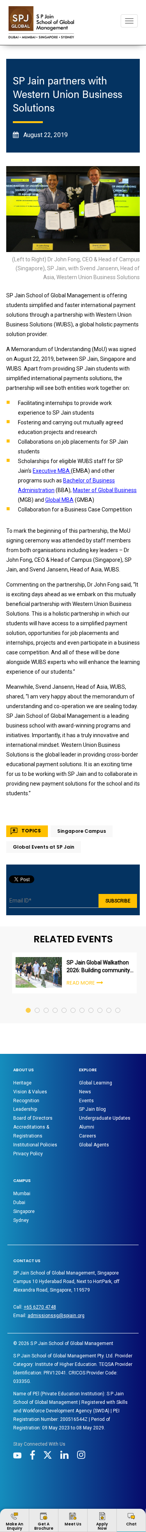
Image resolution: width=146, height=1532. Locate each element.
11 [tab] (118, 1003)
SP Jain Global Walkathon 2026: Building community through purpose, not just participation (98, 966)
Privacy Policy (28, 1153)
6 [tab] (73, 1003)
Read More (81, 982)
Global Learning (95, 1083)
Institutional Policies (35, 1145)
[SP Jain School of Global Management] (41, 22)
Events (86, 1100)
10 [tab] (109, 1003)
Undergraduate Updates (104, 1118)
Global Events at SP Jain (43, 847)
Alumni (86, 1127)
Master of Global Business (105, 490)
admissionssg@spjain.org (56, 1315)
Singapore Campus (81, 831)
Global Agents (94, 1145)
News (85, 1092)
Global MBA (59, 500)
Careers (87, 1136)
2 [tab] (37, 1003)
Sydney (21, 1220)
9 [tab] (100, 1003)
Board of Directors (33, 1118)
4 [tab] (55, 1003)
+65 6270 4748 (40, 1307)
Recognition (26, 1100)
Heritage (22, 1083)
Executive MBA (52, 471)
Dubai (19, 1202)
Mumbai (21, 1193)
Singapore (24, 1211)
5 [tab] (64, 1003)
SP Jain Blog (92, 1109)
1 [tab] (29, 1003)
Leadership (25, 1109)
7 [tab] (82, 1003)
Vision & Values (30, 1092)
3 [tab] (46, 1003)
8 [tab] (91, 1003)
